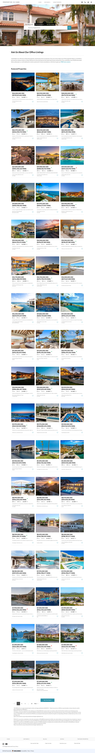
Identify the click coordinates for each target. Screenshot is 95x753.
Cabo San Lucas (63, 743)
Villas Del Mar (77, 743)
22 (31, 703)
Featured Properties (83, 739)
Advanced (40, 24)
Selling (45, 739)
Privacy (32, 750)
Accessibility (24, 750)
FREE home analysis (65, 62)
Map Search (47, 2)
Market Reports (57, 2)
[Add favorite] (33, 101)
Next (35, 703)
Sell (50, 24)
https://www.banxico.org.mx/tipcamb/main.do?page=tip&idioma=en (28, 716)
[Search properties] (69, 28)
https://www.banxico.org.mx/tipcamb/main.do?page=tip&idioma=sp (28, 724)
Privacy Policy (15, 746)
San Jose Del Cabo (34, 743)
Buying (62, 739)
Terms (28, 750)
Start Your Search (47, 700)
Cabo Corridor (48, 743)
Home (39, 2)
